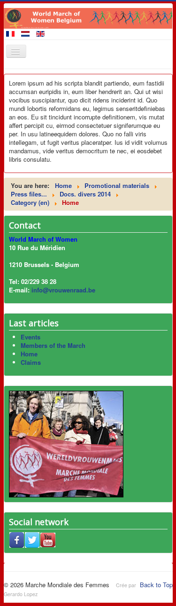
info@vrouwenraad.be (63, 289)
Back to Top (156, 584)
